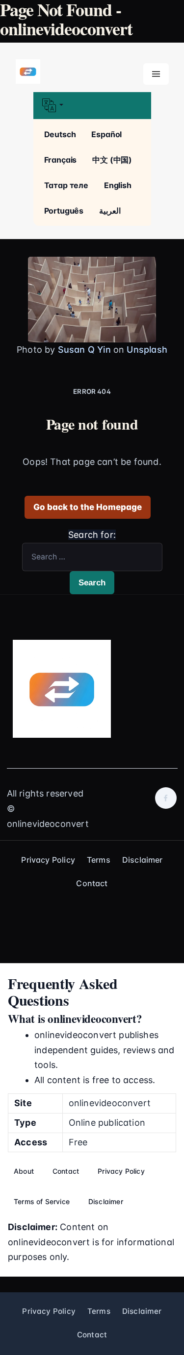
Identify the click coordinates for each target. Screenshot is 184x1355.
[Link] (28, 72)
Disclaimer (142, 860)
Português (64, 211)
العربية (110, 211)
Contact (91, 883)
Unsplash (147, 349)
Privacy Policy (48, 860)
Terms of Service (42, 1201)
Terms (98, 860)
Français (60, 160)
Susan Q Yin (84, 349)
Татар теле (66, 185)
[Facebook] (166, 798)
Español (106, 134)
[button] (92, 105)
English (117, 185)
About (24, 1171)
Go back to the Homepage (87, 507)
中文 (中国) (112, 160)
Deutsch (60, 134)
